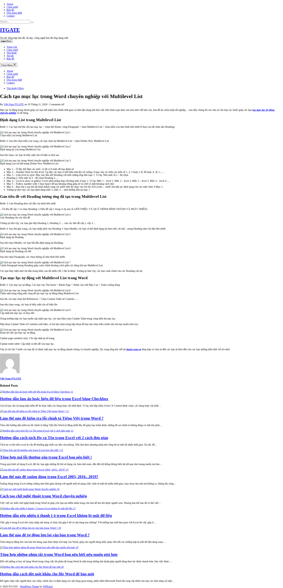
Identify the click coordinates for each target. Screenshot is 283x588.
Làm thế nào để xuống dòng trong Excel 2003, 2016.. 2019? (49, 477)
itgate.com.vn (133, 349)
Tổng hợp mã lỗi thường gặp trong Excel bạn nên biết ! (46, 457)
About (10, 4)
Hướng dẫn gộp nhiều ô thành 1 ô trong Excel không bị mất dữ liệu (56, 515)
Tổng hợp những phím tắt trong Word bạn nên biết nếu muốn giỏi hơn (58, 554)
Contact (11, 15)
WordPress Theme (29, 586)
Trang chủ (12, 47)
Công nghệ (12, 7)
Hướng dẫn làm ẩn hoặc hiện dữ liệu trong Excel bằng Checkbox (54, 399)
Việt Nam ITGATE (14, 104)
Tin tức (10, 55)
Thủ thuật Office (15, 88)
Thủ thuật (12, 52)
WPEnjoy (48, 586)
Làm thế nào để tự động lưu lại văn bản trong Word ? (45, 535)
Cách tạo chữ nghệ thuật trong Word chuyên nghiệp (43, 496)
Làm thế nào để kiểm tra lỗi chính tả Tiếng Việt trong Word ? (52, 418)
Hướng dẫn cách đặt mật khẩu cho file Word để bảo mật (47, 574)
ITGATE (10, 30)
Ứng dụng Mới (14, 12)
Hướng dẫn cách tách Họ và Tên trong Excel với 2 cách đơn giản (54, 438)
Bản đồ (10, 10)
